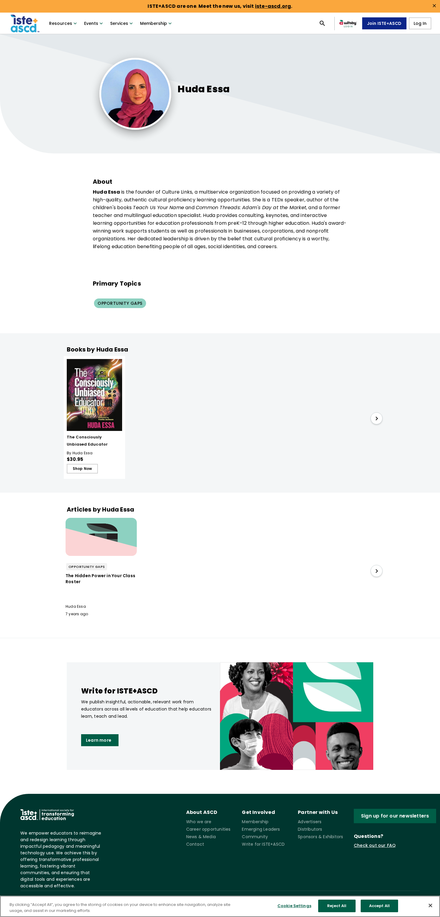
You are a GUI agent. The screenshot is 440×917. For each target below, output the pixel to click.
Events (91, 23)
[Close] (430, 905)
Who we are (199, 822)
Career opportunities (208, 829)
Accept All (379, 906)
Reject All (336, 906)
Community (255, 837)
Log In (420, 23)
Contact (195, 844)
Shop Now (82, 468)
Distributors (310, 829)
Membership (153, 23)
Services (119, 23)
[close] (434, 5)
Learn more (98, 740)
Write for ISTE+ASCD (263, 844)
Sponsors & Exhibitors (320, 837)
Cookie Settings (294, 906)
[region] (220, 906)
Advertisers (309, 822)
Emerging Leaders (261, 829)
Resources (60, 23)
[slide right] (377, 418)
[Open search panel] (322, 23)
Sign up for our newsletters (395, 815)
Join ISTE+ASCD (384, 23)
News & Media (201, 837)
